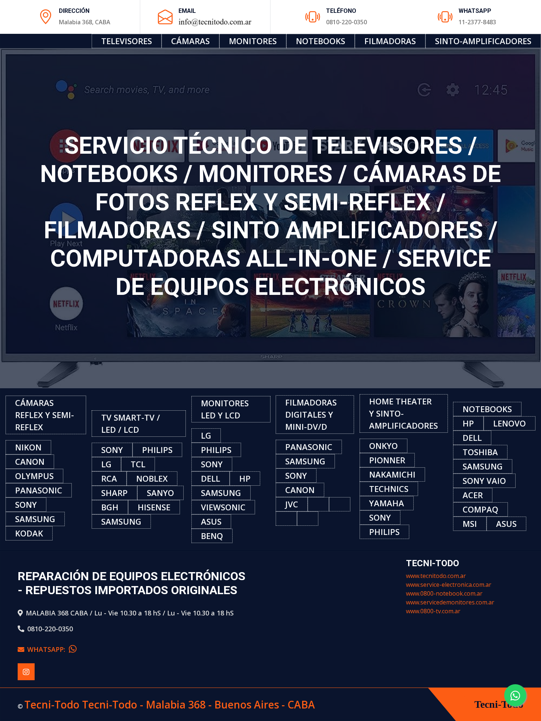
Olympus (34, 475)
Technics (389, 488)
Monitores (253, 40)
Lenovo (509, 423)
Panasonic (38, 490)
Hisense (154, 507)
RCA (109, 478)
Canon (30, 461)
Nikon (28, 447)
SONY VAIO (484, 480)
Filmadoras (390, 40)
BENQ (212, 535)
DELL (210, 478)
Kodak (29, 533)
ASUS (211, 521)
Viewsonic (223, 507)
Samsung (35, 518)
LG (106, 464)
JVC (291, 504)
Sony (26, 504)
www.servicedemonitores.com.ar (450, 602)
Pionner (387, 459)
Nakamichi (392, 474)
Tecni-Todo (498, 704)
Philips (157, 449)
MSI (470, 523)
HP (245, 478)
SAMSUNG (483, 466)
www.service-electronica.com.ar (448, 585)
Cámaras (190, 40)
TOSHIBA (480, 451)
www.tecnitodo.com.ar (436, 576)
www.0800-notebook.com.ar (444, 593)
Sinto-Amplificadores (483, 40)
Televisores (126, 40)
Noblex (152, 478)
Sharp (114, 492)
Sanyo (160, 492)
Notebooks (320, 40)
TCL (138, 464)
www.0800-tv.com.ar (433, 611)
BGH (110, 507)
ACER (473, 494)
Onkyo (383, 445)
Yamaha (386, 502)
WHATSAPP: (48, 649)
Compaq (480, 509)
